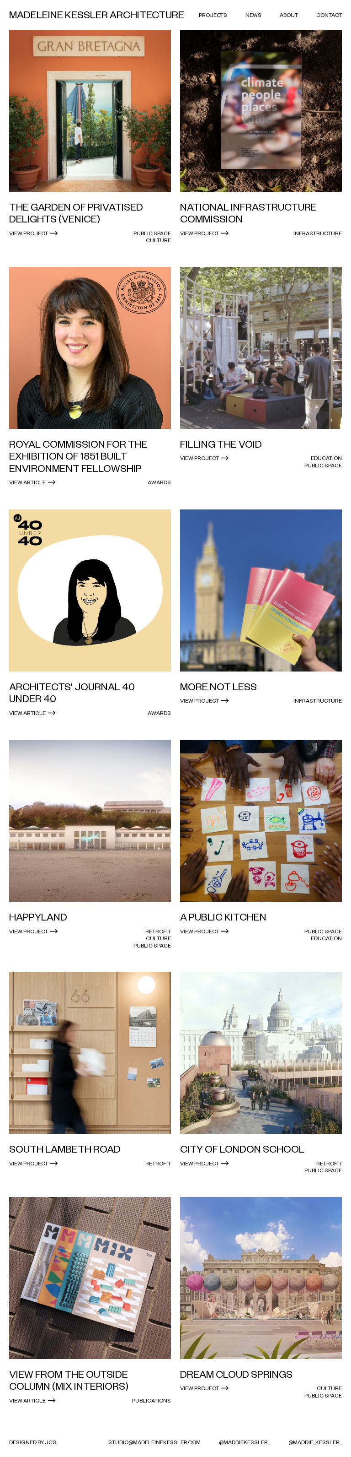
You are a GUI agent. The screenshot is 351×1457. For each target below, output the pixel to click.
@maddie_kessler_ (315, 1442)
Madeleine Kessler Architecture (96, 14)
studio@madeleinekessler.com (154, 1442)
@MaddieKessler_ (244, 1442)
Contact (329, 15)
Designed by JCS (32, 1442)
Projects (213, 15)
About (289, 15)
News (253, 15)
